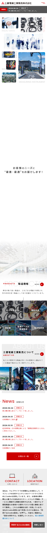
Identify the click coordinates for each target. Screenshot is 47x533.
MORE (37, 284)
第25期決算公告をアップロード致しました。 (18, 439)
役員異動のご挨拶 (8, 419)
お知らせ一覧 (23, 456)
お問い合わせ (12, 482)
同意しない (38, 525)
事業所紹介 (34, 482)
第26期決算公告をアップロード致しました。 (23, 11)
